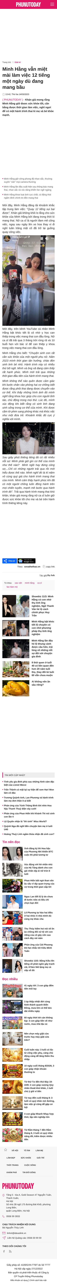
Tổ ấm (27, 1150)
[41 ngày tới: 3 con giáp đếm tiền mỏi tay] (12, 991)
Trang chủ (6, 62)
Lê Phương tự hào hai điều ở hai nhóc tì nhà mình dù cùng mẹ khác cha (38, 915)
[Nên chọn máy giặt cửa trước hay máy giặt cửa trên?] (12, 1039)
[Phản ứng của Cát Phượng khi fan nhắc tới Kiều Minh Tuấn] (12, 950)
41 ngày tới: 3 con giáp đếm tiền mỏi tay (39, 987)
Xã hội (15, 1150)
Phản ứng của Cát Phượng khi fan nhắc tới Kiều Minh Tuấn (38, 947)
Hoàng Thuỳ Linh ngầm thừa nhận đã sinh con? (29, 834)
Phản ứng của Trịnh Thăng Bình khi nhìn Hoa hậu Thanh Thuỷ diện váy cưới (27, 807)
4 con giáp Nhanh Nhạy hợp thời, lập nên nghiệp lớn (39, 1115)
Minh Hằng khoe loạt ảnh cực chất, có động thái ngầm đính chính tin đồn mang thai (27, 196)
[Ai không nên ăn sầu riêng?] (15, 688)
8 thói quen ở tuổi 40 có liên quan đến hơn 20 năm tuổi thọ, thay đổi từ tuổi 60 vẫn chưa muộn (43, 669)
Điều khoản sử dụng (19, 1280)
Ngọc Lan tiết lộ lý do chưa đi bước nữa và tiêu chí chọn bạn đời (38, 899)
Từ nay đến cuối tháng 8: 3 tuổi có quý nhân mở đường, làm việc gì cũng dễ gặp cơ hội (39, 1102)
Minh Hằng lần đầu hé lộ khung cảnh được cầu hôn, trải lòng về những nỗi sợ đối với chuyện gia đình (42, 648)
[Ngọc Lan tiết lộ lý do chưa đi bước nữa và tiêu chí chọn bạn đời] (12, 902)
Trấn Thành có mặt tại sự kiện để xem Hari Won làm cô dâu (29, 791)
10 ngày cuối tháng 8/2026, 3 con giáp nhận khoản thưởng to (39, 1068)
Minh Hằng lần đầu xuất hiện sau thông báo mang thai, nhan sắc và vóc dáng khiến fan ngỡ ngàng (28, 188)
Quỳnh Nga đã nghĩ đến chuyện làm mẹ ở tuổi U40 (28, 828)
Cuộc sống (30, 1165)
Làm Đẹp (11, 1158)
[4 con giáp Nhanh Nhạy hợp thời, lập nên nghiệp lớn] (12, 1119)
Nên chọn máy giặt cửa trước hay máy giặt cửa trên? (36, 1036)
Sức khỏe (26, 1158)
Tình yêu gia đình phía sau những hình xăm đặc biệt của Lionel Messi (29, 783)
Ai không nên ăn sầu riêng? (41, 683)
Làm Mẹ (39, 1150)
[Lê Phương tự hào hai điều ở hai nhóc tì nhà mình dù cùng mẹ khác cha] (12, 918)
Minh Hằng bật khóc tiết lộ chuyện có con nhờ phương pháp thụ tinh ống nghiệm (43, 628)
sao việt (18, 583)
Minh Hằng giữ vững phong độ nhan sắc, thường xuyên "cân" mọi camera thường (28, 180)
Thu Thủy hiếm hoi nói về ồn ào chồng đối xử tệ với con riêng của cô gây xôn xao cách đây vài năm (39, 933)
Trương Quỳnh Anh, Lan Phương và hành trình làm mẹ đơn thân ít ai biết (29, 799)
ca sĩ (39, 583)
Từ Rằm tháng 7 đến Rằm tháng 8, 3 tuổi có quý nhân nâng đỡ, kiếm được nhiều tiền (38, 1135)
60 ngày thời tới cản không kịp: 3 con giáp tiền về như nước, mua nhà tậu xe (38, 1020)
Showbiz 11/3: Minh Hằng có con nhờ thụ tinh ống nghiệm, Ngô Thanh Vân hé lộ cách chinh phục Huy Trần (43, 606)
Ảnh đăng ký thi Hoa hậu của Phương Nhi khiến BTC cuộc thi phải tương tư (38, 851)
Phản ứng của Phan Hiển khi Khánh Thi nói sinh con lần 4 (29, 815)
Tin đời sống (29, 1172)
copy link (50, 566)
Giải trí (18, 62)
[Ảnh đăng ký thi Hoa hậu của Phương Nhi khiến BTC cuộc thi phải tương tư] (12, 853)
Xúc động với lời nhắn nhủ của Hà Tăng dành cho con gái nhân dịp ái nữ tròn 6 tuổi (38, 869)
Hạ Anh (51, 575)
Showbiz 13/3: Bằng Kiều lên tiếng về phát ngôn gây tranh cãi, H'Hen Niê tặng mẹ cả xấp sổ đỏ (39, 965)
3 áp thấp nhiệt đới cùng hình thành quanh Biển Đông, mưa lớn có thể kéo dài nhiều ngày (38, 1006)
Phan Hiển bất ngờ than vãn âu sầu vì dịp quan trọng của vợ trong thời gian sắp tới (39, 883)
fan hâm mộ (12, 587)
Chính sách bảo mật (37, 1280)
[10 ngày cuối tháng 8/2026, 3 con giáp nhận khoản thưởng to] (12, 1071)
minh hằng (30, 583)
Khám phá (12, 1172)
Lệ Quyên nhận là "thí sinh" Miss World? (25, 821)
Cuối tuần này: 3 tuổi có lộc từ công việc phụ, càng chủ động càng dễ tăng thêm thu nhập (39, 1054)
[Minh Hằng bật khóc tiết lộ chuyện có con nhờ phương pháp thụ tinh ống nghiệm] (15, 628)
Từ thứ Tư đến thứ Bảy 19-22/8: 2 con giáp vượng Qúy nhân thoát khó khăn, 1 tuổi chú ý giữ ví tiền (39, 1086)
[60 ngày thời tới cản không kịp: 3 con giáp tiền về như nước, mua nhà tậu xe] (12, 1023)
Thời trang (13, 1165)
